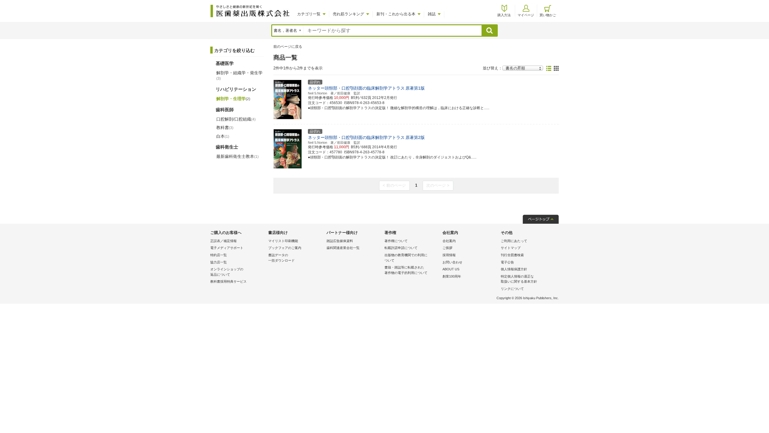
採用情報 (449, 255)
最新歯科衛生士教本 (237, 156)
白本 (222, 136)
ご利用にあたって (514, 241)
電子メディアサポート (226, 248)
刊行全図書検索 (512, 255)
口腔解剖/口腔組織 (236, 119)
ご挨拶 (447, 248)
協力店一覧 (218, 262)
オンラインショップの (226, 271)
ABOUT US (450, 269)
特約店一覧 (218, 255)
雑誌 (432, 14)
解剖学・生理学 (233, 98)
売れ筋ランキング (348, 14)
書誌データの (281, 257)
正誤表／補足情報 (223, 241)
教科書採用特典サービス (228, 281)
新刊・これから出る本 (395, 14)
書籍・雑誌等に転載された (405, 270)
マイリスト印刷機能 (283, 241)
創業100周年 (451, 276)
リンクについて (512, 288)
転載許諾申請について (401, 248)
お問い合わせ (452, 262)
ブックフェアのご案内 (284, 248)
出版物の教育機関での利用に (405, 257)
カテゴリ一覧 (309, 14)
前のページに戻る (287, 47)
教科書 (224, 127)
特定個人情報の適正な (519, 279)
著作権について (396, 241)
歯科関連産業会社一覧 (343, 248)
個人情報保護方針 (514, 269)
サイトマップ (511, 248)
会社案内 (449, 241)
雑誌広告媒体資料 (340, 241)
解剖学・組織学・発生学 (239, 75)
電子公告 (507, 262)
